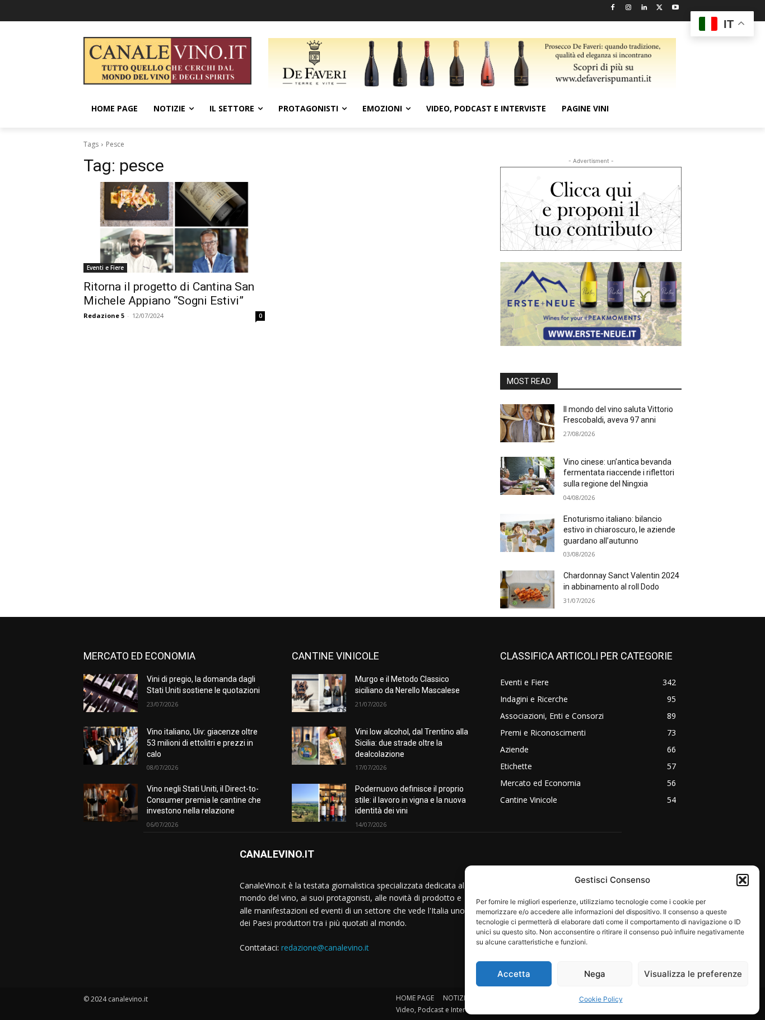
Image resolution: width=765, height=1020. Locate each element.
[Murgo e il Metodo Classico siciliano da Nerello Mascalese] (319, 693)
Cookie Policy (601, 999)
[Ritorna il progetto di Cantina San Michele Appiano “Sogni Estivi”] (174, 227)
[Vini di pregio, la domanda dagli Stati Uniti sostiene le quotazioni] (110, 693)
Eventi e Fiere (105, 268)
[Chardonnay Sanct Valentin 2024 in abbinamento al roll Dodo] (527, 589)
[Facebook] (613, 8)
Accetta (513, 973)
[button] (742, 880)
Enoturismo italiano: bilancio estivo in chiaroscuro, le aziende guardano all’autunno (619, 529)
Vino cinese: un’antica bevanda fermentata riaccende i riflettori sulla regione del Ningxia (618, 472)
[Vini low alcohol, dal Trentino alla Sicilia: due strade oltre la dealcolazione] (319, 746)
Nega (594, 973)
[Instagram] (628, 8)
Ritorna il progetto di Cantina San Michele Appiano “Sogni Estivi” (168, 293)
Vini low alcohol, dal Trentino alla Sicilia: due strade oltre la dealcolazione (411, 742)
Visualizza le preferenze (693, 973)
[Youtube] (675, 8)
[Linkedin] (644, 8)
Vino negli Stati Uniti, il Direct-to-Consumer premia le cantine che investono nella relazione (204, 799)
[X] (659, 8)
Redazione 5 (103, 315)
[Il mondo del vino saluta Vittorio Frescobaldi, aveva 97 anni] (527, 423)
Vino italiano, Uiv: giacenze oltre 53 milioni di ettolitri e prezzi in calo (202, 742)
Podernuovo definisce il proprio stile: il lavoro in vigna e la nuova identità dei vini (410, 799)
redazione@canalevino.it (325, 947)
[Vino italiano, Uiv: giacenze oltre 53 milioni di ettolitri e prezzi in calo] (110, 746)
